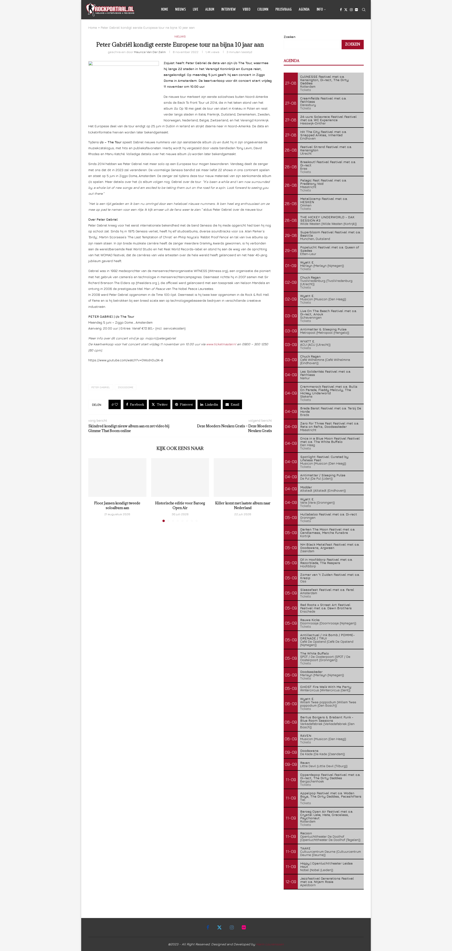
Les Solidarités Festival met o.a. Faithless (325, 373)
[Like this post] (116, 404)
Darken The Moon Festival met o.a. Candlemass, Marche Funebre (327, 531)
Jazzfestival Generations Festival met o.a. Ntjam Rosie (327, 880)
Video (246, 10)
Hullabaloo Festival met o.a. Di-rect (328, 514)
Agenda (304, 10)
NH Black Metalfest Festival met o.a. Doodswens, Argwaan (329, 546)
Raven (305, 763)
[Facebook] (341, 9)
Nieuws (180, 10)
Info (320, 10)
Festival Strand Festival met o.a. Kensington (326, 148)
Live (195, 10)
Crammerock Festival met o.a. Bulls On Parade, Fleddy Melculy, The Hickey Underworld (328, 389)
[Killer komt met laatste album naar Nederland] (243, 477)
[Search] (363, 9)
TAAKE (305, 848)
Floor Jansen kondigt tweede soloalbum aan (117, 505)
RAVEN (305, 735)
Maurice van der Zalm (150, 52)
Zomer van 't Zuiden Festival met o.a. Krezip (330, 576)
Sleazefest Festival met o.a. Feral (327, 590)
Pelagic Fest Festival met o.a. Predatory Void (323, 181)
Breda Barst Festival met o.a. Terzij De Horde (330, 409)
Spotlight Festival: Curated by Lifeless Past (324, 458)
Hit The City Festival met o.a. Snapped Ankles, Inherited (323, 133)
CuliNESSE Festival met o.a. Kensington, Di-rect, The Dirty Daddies (324, 79)
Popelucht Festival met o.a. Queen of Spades (329, 248)
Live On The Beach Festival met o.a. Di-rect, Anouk (328, 312)
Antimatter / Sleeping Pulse (322, 475)
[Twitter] (345, 9)
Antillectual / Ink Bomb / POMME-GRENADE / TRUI (327, 636)
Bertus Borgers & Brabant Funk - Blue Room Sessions (326, 718)
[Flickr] (356, 9)
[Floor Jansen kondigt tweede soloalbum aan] (117, 477)
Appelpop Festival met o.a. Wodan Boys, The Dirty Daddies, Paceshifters (330, 794)
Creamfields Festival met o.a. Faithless (323, 99)
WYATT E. (307, 341)
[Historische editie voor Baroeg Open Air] (180, 477)
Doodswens (309, 751)
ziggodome (125, 387)
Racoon (306, 833)
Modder (306, 487)
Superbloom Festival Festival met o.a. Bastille (330, 233)
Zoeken (289, 37)
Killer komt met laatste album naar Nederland (242, 505)
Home (164, 10)
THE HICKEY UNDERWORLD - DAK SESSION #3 (327, 218)
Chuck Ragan (310, 277)
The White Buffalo (314, 653)
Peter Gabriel (100, 387)
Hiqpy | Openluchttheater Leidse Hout (326, 865)
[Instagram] (351, 9)
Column (262, 10)
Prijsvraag (283, 10)
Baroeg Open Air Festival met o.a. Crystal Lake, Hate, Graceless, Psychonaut (326, 814)
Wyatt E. (307, 262)
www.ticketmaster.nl (221, 344)
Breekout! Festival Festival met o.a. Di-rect (328, 163)
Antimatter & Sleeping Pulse (323, 329)
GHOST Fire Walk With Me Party (325, 687)
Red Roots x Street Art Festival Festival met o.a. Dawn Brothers (326, 606)
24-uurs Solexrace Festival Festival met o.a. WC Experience (328, 118)
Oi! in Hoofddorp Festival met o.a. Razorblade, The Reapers (326, 561)
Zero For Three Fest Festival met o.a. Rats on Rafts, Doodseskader (329, 424)
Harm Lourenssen (270, 944)
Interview (228, 10)
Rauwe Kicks (310, 620)
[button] (95, 490)
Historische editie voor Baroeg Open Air (180, 505)
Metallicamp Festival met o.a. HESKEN (324, 200)
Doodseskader (311, 672)
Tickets (305, 90)
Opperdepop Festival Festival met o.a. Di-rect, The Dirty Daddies (330, 776)
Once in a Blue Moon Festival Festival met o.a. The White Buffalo (330, 440)
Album (209, 10)
